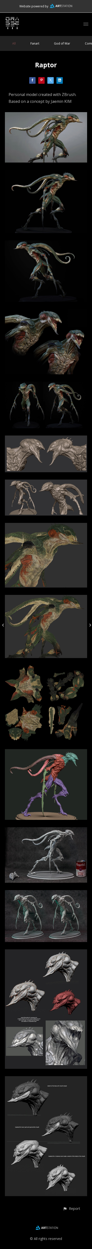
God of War (62, 43)
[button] (71, 1208)
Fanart (34, 43)
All (14, 43)
